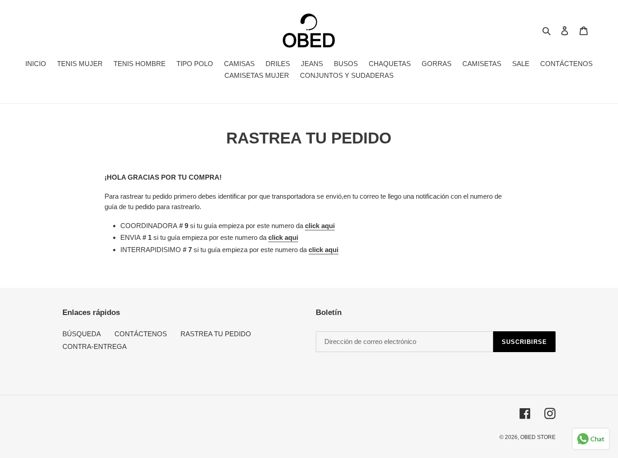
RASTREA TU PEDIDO (216, 334)
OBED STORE (538, 437)
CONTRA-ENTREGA (94, 346)
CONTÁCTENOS (140, 334)
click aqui (320, 225)
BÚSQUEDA (81, 334)
